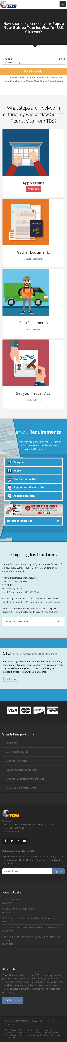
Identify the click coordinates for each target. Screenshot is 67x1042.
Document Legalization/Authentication (25, 778)
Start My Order (33, 71)
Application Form (24, 496)
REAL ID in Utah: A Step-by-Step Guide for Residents (28, 917)
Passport (18, 462)
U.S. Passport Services (17, 751)
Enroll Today (10, 679)
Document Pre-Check (16, 760)
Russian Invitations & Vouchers (21, 769)
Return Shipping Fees (17, 621)
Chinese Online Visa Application (18, 908)
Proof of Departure (25, 479)
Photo (17, 470)
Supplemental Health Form (30, 487)
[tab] (33, 521)
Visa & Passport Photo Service (21, 787)
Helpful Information (20, 520)
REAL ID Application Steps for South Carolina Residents (30, 927)
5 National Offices (11, 831)
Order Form (33, 189)
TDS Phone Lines (11, 899)
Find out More (13, 1000)
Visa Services (12, 742)
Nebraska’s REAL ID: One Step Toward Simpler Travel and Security (31, 938)
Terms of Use (11, 1024)
